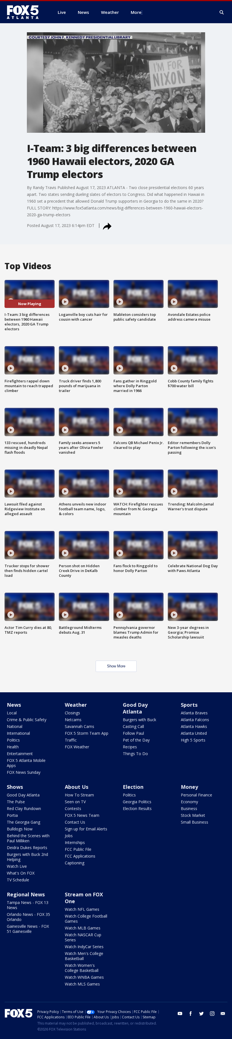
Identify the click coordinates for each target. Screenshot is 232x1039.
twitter (201, 1013)
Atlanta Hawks (194, 726)
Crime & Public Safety (26, 719)
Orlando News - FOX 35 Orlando (28, 917)
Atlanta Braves (194, 712)
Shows (15, 786)
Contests (73, 808)
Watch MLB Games (82, 928)
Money (189, 786)
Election (133, 786)
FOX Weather (77, 746)
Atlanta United (194, 733)
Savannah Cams (79, 726)
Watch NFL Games (82, 909)
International (18, 733)
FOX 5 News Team (82, 815)
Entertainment (20, 753)
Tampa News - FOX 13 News (27, 905)
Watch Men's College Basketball (84, 956)
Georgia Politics (137, 801)
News (14, 704)
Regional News (26, 894)
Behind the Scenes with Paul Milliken (28, 838)
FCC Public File (78, 849)
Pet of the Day (136, 740)
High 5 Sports (193, 740)
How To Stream (79, 795)
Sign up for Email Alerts (86, 829)
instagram (212, 1013)
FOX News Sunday (23, 772)
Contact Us (75, 822)
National (14, 726)
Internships (75, 842)
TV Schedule (18, 879)
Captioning (74, 863)
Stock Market (193, 815)
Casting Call (133, 726)
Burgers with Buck (139, 719)
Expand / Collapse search (221, 12)
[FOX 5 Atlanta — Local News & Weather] (25, 12)
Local (12, 712)
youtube (179, 1013)
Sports (189, 704)
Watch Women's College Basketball (81, 968)
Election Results (137, 808)
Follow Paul (133, 733)
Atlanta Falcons (195, 719)
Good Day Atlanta (135, 708)
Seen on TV (75, 801)
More (136, 12)
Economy (189, 801)
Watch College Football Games (86, 918)
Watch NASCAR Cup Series (83, 937)
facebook (190, 1013)
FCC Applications (80, 856)
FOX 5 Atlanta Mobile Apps (26, 763)
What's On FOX (21, 873)
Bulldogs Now (20, 829)
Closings (72, 712)
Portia (12, 815)
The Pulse (16, 801)
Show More (116, 666)
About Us (76, 786)
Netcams (73, 719)
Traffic (71, 740)
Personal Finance (196, 795)
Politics (13, 740)
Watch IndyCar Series (84, 946)
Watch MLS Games (82, 984)
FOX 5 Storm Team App (86, 733)
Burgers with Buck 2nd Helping (27, 857)
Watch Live (17, 866)
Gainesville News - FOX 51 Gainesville (28, 929)
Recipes (130, 746)
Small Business (194, 822)
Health (13, 746)
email (222, 1013)
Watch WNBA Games (84, 977)
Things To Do (135, 753)
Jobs (69, 835)
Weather (76, 704)
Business (189, 808)
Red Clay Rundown (24, 808)
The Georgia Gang (23, 822)
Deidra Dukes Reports (27, 847)
